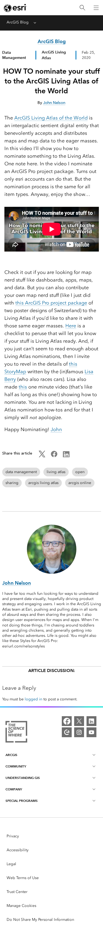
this (23, 387)
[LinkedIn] (91, 721)
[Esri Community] (67, 732)
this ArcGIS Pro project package (51, 303)
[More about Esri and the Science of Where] (16, 732)
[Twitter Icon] (42, 456)
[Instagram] (79, 732)
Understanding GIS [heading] (22, 778)
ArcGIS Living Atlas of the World (51, 118)
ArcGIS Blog (18, 22)
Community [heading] (15, 766)
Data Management (14, 55)
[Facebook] (67, 721)
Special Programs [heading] (21, 801)
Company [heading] (13, 789)
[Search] (82, 7)
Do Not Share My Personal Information (40, 919)
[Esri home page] (15, 8)
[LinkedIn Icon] (66, 456)
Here (70, 326)
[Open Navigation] (96, 7)
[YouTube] (91, 732)
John (56, 429)
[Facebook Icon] (54, 456)
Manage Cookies (21, 905)
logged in (33, 699)
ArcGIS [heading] (11, 755)
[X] (79, 721)
